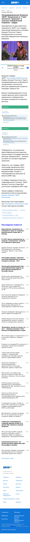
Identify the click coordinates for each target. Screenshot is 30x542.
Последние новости (12, 225)
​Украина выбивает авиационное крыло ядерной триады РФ (13, 312)
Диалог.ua (12, 526)
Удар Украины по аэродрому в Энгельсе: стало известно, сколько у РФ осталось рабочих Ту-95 (13, 287)
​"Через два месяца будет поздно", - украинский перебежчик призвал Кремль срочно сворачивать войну (12, 355)
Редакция (5, 515)
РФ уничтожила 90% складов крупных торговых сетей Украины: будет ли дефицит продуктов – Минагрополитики (13, 434)
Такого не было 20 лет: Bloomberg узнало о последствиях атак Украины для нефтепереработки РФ (13, 395)
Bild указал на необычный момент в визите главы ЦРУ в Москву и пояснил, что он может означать (13, 375)
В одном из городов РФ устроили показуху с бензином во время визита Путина (14, 345)
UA (27, 2)
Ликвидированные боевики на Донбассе (12, 217)
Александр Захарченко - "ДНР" (10, 215)
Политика (22, 210)
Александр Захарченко (16, 78)
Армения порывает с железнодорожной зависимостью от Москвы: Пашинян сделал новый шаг (12, 365)
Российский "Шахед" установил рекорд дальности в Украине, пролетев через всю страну (13, 452)
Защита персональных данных (19, 520)
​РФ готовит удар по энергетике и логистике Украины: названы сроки (14, 337)
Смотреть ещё (8, 458)
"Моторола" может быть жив (16, 204)
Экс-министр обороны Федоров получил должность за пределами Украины (13, 296)
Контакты (5, 519)
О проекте (5, 512)
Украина (8, 10)
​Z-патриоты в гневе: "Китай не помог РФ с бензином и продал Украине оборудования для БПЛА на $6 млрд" (13, 405)
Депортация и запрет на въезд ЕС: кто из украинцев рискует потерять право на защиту (13, 414)
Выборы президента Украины (10, 210)
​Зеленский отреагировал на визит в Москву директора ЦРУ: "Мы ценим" (13, 278)
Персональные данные (19, 516)
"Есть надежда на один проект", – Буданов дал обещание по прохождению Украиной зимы (14, 305)
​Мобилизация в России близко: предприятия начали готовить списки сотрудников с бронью (13, 320)
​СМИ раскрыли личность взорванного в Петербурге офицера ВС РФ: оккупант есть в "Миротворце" (13, 385)
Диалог (3, 10)
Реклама (17, 512)
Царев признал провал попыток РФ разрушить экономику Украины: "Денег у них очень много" (13, 250)
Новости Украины (6, 212)
